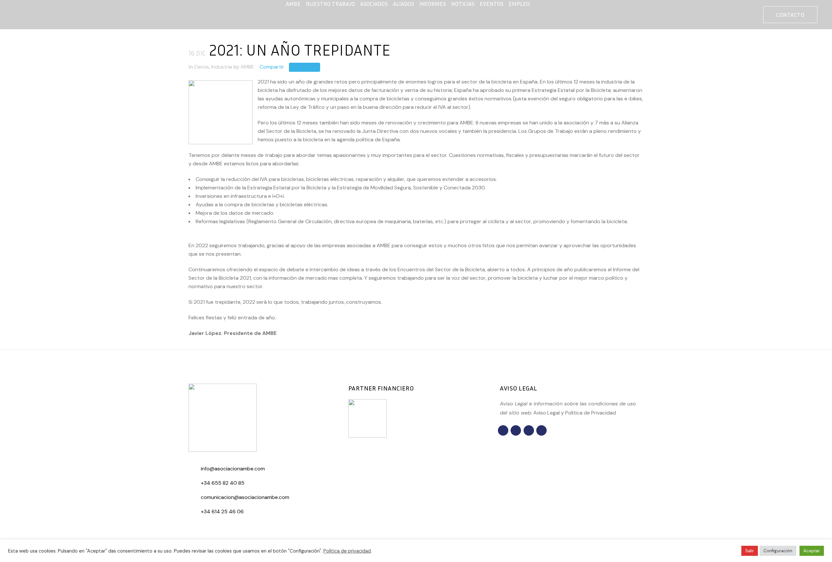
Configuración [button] (777, 551)
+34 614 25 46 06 (222, 511)
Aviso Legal (546, 412)
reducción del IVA (246, 179)
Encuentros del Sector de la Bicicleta (441, 269)
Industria (221, 66)
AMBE (247, 66)
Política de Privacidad (590, 412)
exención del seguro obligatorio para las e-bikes (585, 98)
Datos (201, 66)
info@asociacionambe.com (233, 468)
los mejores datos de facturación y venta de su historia (386, 90)
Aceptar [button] (811, 551)
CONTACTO (790, 14)
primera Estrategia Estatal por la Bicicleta (561, 90)
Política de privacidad (347, 551)
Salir (749, 551)
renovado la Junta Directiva (365, 131)
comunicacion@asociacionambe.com (245, 497)
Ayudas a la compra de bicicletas (235, 204)
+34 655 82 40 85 (222, 482)
